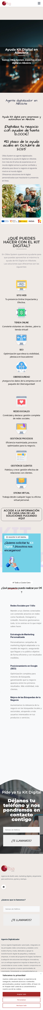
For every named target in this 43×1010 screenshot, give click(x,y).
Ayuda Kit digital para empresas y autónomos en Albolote (21, 118)
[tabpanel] (21, 691)
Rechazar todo (21, 1005)
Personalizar (21, 1000)
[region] (21, 991)
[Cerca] (41, 973)
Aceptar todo (21, 994)
